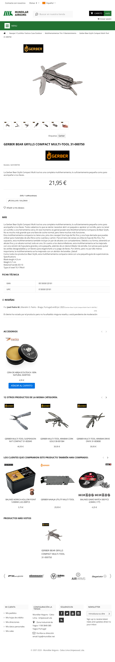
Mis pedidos (11, 613)
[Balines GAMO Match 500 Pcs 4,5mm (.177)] (94, 480)
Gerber (62, 135)
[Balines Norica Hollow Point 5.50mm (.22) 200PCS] (21, 480)
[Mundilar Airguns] (16, 13)
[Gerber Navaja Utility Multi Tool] (57, 480)
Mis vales (10, 631)
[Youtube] (72, 613)
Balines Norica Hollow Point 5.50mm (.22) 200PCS (21, 500)
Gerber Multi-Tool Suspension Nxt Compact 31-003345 (20, 440)
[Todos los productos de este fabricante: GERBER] (57, 156)
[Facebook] (61, 613)
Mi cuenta (10, 607)
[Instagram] (78, 613)
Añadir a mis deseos (15, 207)
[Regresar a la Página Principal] (4, 33)
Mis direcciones (12, 622)
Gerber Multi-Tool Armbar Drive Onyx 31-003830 (93, 440)
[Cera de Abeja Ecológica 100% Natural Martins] (21, 353)
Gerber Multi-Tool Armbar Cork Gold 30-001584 (56, 440)
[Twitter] (67, 613)
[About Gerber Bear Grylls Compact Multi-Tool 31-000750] (53, 535)
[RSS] (61, 620)
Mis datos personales (15, 626)
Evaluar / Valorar (18, 200)
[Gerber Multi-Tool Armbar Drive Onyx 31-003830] (93, 420)
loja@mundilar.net (46, 636)
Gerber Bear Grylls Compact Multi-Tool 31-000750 (53, 554)
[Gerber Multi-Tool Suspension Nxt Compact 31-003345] (20, 420)
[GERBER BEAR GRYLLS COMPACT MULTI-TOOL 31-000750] (8, 125)
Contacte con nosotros (15, 3)
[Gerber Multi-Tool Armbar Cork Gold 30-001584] (57, 420)
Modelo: (7, 165)
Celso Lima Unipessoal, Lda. (72, 650)
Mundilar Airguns (51, 650)
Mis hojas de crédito (15, 617)
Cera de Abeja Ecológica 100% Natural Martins (21, 373)
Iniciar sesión (105, 19)
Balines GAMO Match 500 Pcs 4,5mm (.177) (94, 500)
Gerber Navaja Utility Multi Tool (57, 499)
